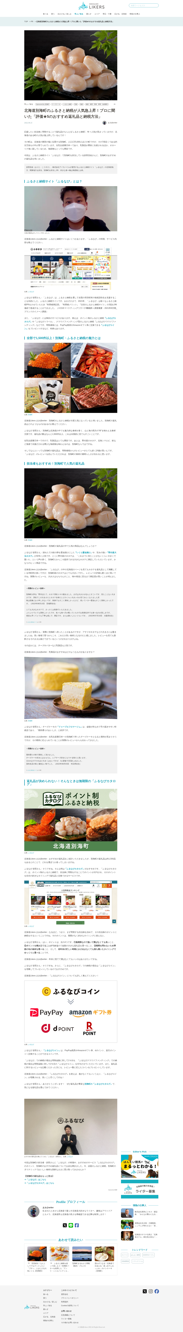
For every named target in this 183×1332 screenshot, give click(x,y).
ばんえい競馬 (135, 1255)
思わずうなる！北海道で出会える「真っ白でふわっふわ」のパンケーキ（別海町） (104, 1267)
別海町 (30, 415)
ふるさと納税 (67, 104)
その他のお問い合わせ (70, 1322)
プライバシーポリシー (70, 1298)
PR (32, 22)
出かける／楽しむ (65, 14)
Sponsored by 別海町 (42, 104)
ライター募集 (66, 1319)
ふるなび (31, 292)
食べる (45, 14)
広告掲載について (68, 1315)
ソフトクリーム (137, 1261)
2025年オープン (148, 1255)
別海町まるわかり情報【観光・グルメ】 (81, 1264)
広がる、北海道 (120, 14)
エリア (97, 14)
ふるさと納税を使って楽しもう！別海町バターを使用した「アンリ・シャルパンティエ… (59, 1267)
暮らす (89, 14)
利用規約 (64, 1302)
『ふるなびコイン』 (52, 1050)
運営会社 (64, 1294)
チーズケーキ (56, 104)
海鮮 (81, 104)
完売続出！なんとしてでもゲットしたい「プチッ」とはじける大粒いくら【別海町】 (37, 1267)
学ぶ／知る (79, 14)
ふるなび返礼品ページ (32, 622)
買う (53, 14)
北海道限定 (125, 1261)
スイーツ (125, 1255)
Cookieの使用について (70, 1305)
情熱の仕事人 (135, 14)
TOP (26, 22)
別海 (75, 104)
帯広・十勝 (107, 14)
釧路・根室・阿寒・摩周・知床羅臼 (97, 104)
